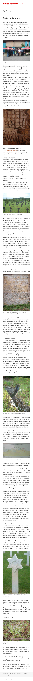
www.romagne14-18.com (10, 150)
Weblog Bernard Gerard (13, 4)
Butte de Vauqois (11, 18)
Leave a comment (20, 675)
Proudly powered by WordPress (10, 679)
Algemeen (14, 673)
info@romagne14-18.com (10, 152)
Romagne (11, 675)
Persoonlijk (19, 673)
